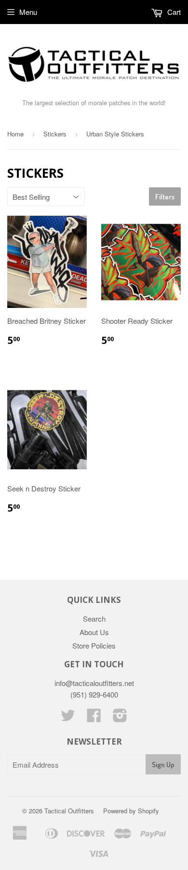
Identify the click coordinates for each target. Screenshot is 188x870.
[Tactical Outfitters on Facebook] (94, 718)
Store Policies (94, 645)
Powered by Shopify (131, 810)
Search (94, 618)
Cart (173, 12)
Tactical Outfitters (69, 810)
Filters (165, 196)
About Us (94, 632)
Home (15, 133)
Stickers (55, 133)
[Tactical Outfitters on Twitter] (68, 718)
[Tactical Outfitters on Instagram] (120, 718)
